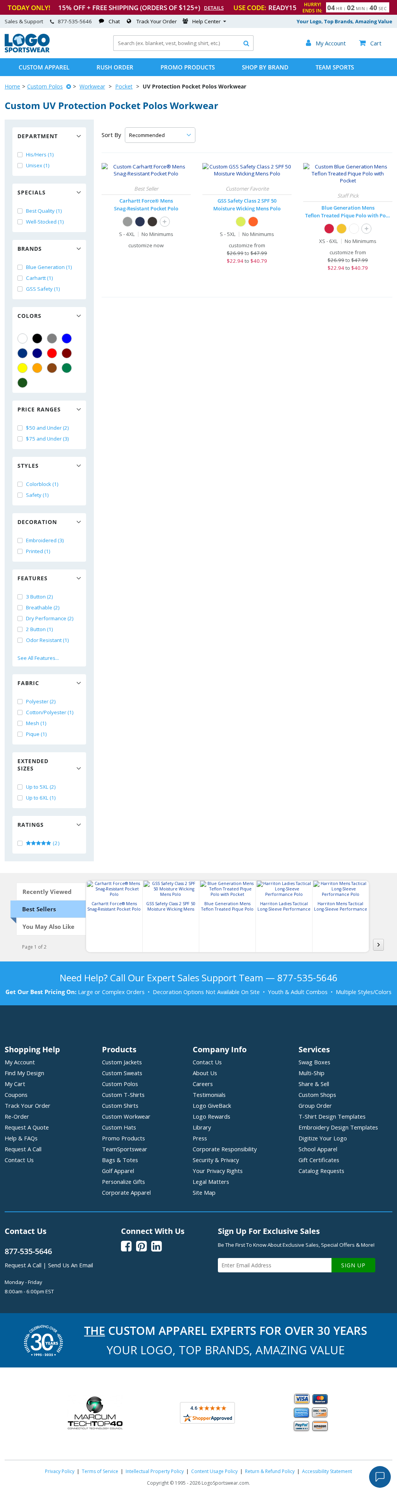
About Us (205, 1073)
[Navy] (37, 353)
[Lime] (241, 222)
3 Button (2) (39, 596)
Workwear (92, 86)
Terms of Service (100, 1471)
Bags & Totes (120, 1160)
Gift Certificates (319, 1160)
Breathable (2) (43, 607)
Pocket (124, 86)
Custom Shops (317, 1094)
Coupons (16, 1094)
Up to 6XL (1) (41, 797)
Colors (29, 315)
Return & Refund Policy (270, 1471)
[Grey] (52, 338)
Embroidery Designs (338, 1127)
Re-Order (17, 1116)
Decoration (37, 522)
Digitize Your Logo (323, 1138)
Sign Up (353, 1265)
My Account (20, 1062)
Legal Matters (211, 1181)
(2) (55, 843)
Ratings (30, 824)
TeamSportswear (124, 1149)
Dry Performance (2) (50, 618)
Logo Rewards (211, 1116)
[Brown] (52, 368)
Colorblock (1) (42, 484)
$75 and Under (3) (47, 438)
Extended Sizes (32, 764)
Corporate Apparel (126, 1192)
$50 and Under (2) (47, 427)
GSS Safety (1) (43, 288)
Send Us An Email (70, 1265)
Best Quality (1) (44, 210)
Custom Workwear (126, 1116)
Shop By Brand (265, 67)
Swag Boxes (314, 1062)
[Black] (37, 338)
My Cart (15, 1084)
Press (200, 1138)
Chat (114, 21)
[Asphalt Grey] (128, 222)
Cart (370, 43)
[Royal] (22, 353)
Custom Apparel (44, 67)
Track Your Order (156, 21)
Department (37, 136)
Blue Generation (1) (49, 267)
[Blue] (67, 338)
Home (12, 86)
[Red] (52, 353)
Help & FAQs (21, 1138)
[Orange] (37, 368)
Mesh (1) (36, 723)
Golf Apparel (118, 1171)
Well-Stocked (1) (45, 221)
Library (202, 1127)
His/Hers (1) (40, 154)
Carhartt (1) (39, 277)
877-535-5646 (75, 21)
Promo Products (188, 67)
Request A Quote (27, 1127)
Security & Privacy (216, 1160)
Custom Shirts (120, 1105)
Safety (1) (37, 494)
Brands (29, 248)
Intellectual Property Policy (155, 1471)
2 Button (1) (39, 629)
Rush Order (115, 67)
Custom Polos (45, 86)
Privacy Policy (59, 1471)
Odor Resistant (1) (47, 640)
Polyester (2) (41, 701)
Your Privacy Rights (218, 1171)
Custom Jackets (122, 1062)
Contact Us (19, 1160)
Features (32, 578)
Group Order (315, 1105)
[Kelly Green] (67, 368)
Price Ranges (39, 409)
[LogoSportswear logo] (27, 50)
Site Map (204, 1192)
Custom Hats (119, 1127)
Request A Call (23, 1149)
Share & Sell (314, 1084)
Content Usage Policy (214, 1471)
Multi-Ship (312, 1073)
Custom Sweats (122, 1073)
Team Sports (335, 67)
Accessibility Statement (327, 1471)
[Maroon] (67, 353)
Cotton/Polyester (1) (50, 712)
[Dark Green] (22, 383)
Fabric (28, 683)
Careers (203, 1084)
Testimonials (209, 1094)
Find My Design (24, 1073)
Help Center (206, 21)
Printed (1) (38, 551)
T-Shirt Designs (332, 1116)
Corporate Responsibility (225, 1149)
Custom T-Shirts (123, 1094)
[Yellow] (22, 368)
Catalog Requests (321, 1171)
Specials (31, 192)
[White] (22, 338)
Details (214, 7)
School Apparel (318, 1149)
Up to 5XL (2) (41, 786)
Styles (28, 465)
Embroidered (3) (45, 540)
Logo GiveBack (212, 1105)
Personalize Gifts (123, 1181)
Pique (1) (36, 734)
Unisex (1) (38, 165)
